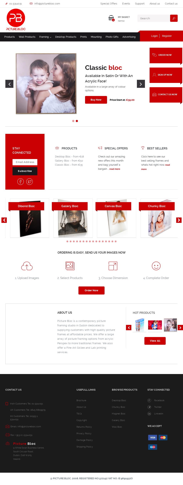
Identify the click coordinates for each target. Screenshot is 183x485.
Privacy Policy (84, 433)
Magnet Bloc (119, 413)
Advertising (129, 36)
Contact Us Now (167, 94)
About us (155, 3)
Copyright (81, 420)
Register (167, 35)
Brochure (81, 400)
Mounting (96, 36)
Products (9, 36)
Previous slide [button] (9, 84)
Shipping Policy (84, 447)
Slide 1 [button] (73, 121)
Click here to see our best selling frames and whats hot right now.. (155, 160)
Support (140, 3)
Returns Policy (84, 427)
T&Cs (79, 413)
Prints (83, 36)
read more (114, 169)
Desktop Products (65, 36)
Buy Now (96, 99)
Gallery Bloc (118, 420)
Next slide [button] (141, 84)
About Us (81, 407)
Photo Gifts (112, 36)
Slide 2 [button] (77, 121)
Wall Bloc (117, 427)
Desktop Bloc (119, 400)
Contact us (171, 3)
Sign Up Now (165, 74)
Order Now (165, 55)
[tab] (73, 121)
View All (155, 340)
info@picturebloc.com (47, 3)
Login (154, 35)
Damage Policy (84, 440)
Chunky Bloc (118, 407)
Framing (45, 36)
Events (126, 3)
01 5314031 (15, 3)
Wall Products (27, 36)
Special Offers (108, 3)
